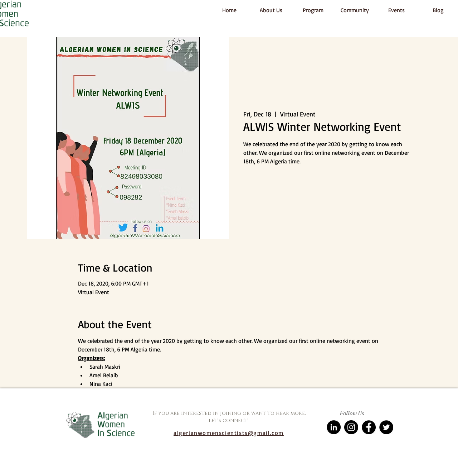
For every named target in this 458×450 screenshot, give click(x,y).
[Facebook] (369, 427)
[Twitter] (386, 427)
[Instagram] (351, 427)
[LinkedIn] (334, 427)
